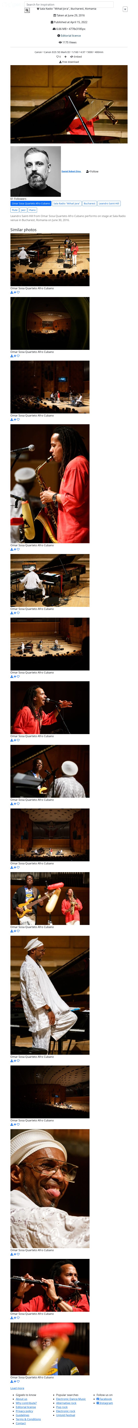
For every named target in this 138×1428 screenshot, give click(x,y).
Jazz (23, 210)
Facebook (105, 1399)
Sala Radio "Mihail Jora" (67, 203)
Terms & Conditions (28, 1419)
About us (21, 1399)
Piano (32, 210)
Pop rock (62, 1407)
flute (15, 210)
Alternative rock (66, 1403)
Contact (21, 1423)
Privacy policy (24, 1411)
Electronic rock (65, 1411)
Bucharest (89, 203)
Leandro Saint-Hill (109, 203)
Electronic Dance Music (71, 1399)
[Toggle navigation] (131, 7)
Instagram (106, 1403)
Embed (77, 56)
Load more (17, 1388)
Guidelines (22, 1415)
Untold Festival (65, 1415)
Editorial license (26, 1407)
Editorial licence (71, 35)
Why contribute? (26, 1403)
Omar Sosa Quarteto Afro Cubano (31, 203)
